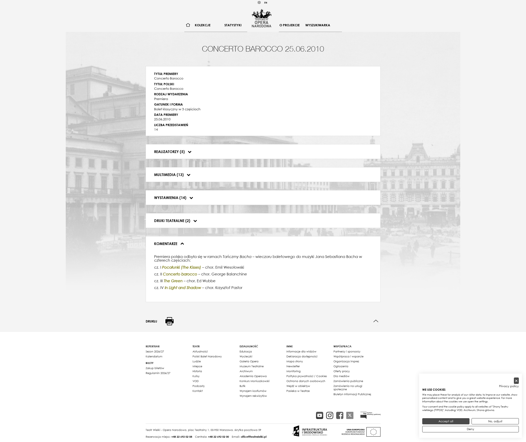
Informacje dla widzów (301, 351)
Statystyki (232, 25)
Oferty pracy (341, 371)
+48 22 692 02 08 (181, 436)
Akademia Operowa (253, 376)
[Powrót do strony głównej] (261, 18)
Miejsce (197, 366)
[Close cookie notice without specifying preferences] (516, 381)
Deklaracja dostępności (301, 356)
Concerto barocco (180, 274)
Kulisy (196, 376)
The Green (173, 281)
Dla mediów (341, 376)
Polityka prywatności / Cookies (306, 376)
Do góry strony (376, 321)
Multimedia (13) (169, 174)
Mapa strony (294, 361)
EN (265, 2)
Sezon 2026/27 (155, 351)
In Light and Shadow (183, 287)
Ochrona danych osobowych (305, 381)
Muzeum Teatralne (252, 366)
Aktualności (200, 351)
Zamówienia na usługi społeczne (347, 387)
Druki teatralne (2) (172, 220)
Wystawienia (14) (170, 197)
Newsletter (293, 366)
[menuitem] (188, 25)
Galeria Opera (249, 361)
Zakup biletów (155, 368)
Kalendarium (154, 356)
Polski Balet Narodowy (207, 356)
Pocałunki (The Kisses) (181, 267)
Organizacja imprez (346, 361)
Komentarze (166, 243)
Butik (243, 386)
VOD (196, 381)
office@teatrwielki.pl (253, 436)
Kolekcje (202, 25)
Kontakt (198, 391)
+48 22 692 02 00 (218, 436)
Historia (197, 371)
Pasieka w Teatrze (298, 391)
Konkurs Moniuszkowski (255, 381)
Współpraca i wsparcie (348, 356)
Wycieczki (246, 356)
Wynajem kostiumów (253, 391)
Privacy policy (509, 386)
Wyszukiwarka (317, 25)
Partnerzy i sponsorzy (346, 351)
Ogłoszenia (340, 366)
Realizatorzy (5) (170, 151)
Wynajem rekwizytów (253, 395)
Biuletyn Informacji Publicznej (352, 394)
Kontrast (259, 2)
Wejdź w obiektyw (298, 386)
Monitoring (293, 371)
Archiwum (246, 371)
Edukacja (246, 351)
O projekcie (289, 25)
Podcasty (199, 386)
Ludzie (197, 361)
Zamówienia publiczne (348, 381)
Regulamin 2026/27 (158, 373)
